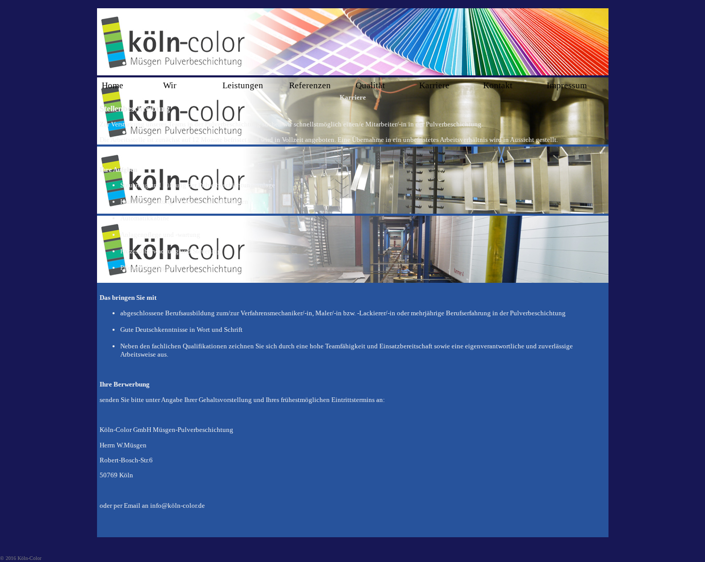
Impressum (567, 85)
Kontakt (497, 85)
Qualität (370, 85)
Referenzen (310, 85)
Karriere (434, 85)
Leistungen (242, 85)
